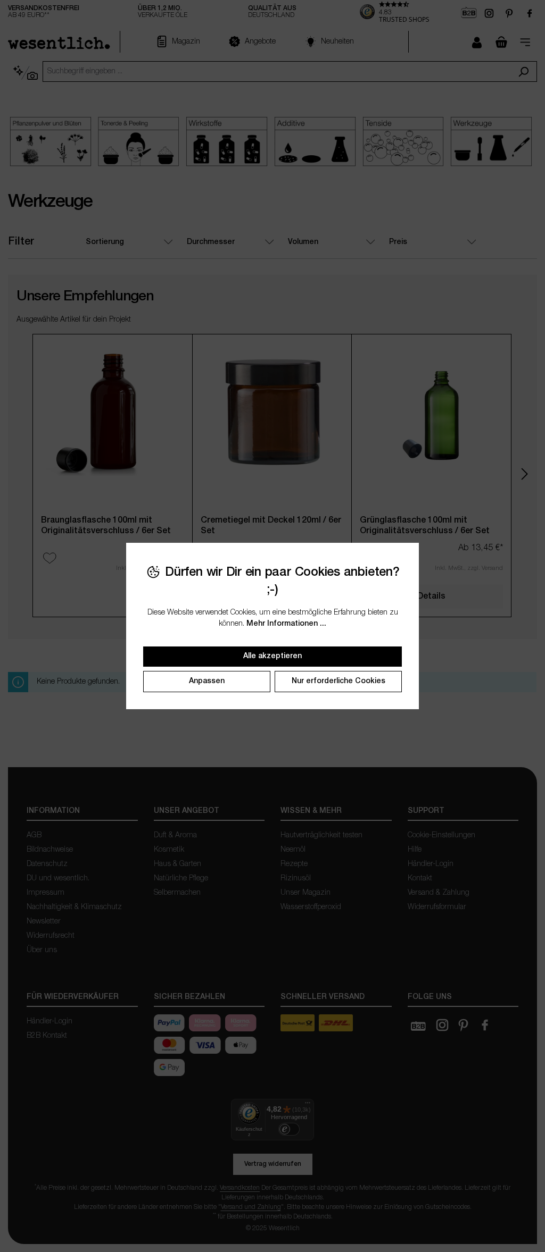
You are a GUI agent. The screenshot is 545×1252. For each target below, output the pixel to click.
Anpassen (207, 681)
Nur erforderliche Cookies (338, 681)
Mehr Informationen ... (286, 623)
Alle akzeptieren (272, 656)
